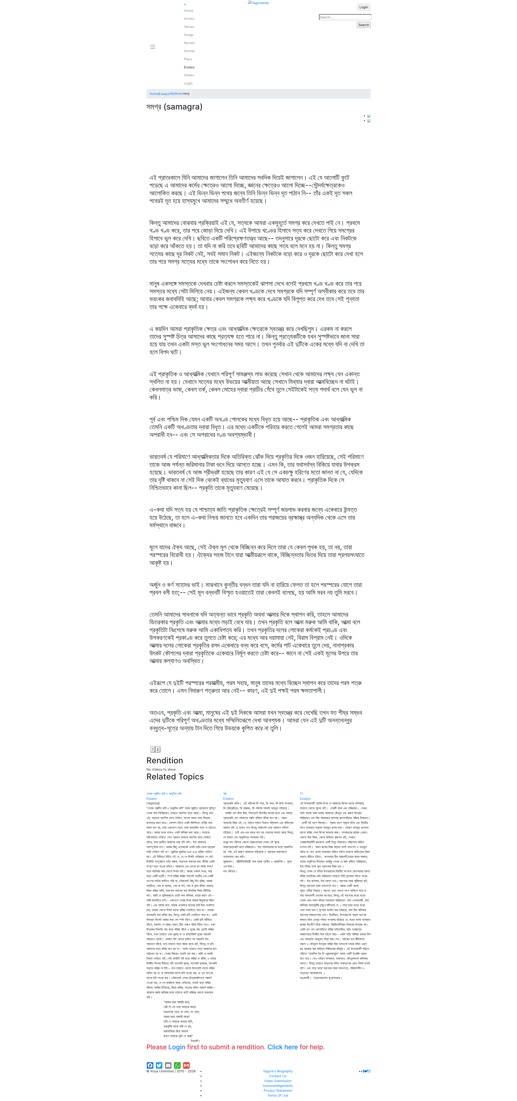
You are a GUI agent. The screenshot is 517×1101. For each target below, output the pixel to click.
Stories (189, 51)
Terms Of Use (277, 1095)
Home (188, 10)
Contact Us (277, 1076)
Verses (189, 27)
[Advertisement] (256, 143)
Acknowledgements (278, 1086)
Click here (282, 1047)
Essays (189, 67)
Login (188, 83)
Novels (189, 43)
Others (189, 75)
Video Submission (277, 1081)
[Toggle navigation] (153, 44)
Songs (188, 35)
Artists (189, 19)
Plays (188, 59)
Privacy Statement (278, 1090)
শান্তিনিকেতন (176, 94)
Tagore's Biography (278, 1071)
